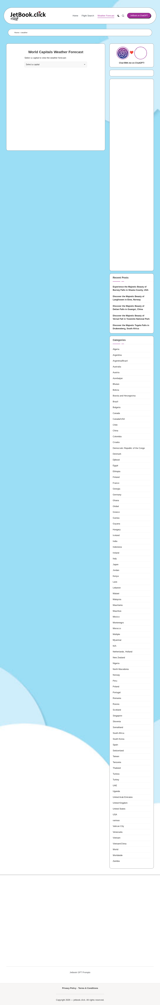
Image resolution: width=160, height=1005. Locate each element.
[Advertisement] (55, 119)
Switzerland (118, 750)
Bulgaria (116, 407)
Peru (115, 681)
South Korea (118, 739)
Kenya (116, 576)
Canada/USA (119, 419)
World (115, 849)
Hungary (117, 529)
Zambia (116, 861)
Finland (116, 477)
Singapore (117, 716)
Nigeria (116, 663)
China (115, 430)
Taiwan (116, 756)
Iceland (116, 535)
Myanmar (117, 640)
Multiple (116, 634)
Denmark (117, 454)
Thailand (117, 768)
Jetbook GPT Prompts (80, 972)
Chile (115, 425)
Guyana (116, 524)
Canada (116, 413)
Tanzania (117, 762)
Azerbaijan (118, 378)
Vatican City (118, 826)
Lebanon (117, 588)
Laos (115, 582)
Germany (117, 494)
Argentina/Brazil (120, 361)
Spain (115, 745)
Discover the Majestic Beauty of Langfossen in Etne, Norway (128, 298)
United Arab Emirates (123, 797)
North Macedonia (121, 669)
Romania (117, 698)
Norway (116, 675)
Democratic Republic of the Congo (129, 448)
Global (116, 506)
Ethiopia (116, 471)
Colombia (117, 436)
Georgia (116, 489)
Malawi (116, 593)
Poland (116, 686)
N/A (114, 646)
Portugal (116, 692)
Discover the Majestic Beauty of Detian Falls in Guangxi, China (128, 307)
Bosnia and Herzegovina (124, 396)
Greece (116, 512)
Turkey (116, 779)
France (116, 483)
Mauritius (117, 611)
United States (119, 809)
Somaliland (118, 727)
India (115, 541)
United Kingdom (120, 803)
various (116, 820)
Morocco (117, 628)
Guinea (116, 518)
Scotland (117, 710)
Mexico (116, 617)
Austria (116, 372)
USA (115, 814)
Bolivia (116, 390)
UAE (115, 785)
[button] (139, 15)
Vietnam (116, 838)
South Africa (118, 733)
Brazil (115, 401)
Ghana (116, 500)
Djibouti (116, 460)
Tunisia (116, 774)
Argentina (117, 355)
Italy (115, 558)
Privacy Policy (69, 988)
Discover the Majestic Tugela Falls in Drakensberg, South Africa (131, 327)
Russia (116, 704)
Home (16, 33)
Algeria (116, 349)
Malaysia (117, 599)
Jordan (116, 570)
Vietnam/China (119, 844)
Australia (117, 367)
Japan (115, 564)
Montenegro (118, 622)
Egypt (115, 465)
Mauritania (117, 605)
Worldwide (117, 855)
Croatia (116, 442)
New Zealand (119, 657)
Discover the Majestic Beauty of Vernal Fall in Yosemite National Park (131, 317)
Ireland (116, 553)
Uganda (116, 791)
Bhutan (116, 384)
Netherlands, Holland (122, 651)
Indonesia (117, 547)
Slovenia (117, 721)
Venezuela (117, 832)
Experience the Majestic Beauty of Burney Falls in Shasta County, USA (130, 288)
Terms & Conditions (88, 988)
